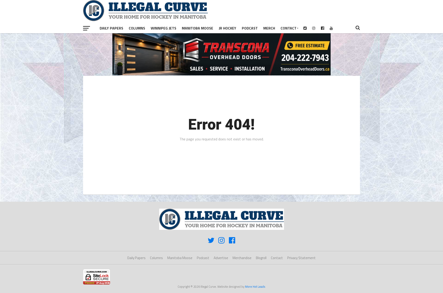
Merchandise (242, 257)
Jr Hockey (227, 28)
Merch (269, 28)
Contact (288, 28)
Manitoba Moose (197, 28)
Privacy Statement (301, 257)
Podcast (250, 28)
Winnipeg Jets (163, 28)
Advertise (221, 257)
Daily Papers (111, 28)
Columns (137, 28)
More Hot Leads (255, 286)
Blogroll (261, 257)
